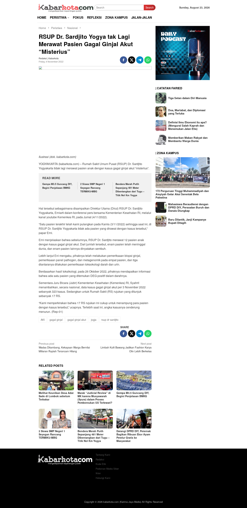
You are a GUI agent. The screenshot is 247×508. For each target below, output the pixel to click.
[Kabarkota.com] (65, 7)
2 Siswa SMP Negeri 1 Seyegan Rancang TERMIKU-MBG (92, 187)
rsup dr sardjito (109, 319)
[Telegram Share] (139, 60)
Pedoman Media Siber (107, 468)
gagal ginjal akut (76, 319)
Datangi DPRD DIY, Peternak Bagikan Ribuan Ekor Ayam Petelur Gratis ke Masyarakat (133, 436)
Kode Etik (101, 464)
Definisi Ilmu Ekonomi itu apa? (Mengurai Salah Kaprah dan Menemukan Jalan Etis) (187, 125)
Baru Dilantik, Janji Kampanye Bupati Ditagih (187, 221)
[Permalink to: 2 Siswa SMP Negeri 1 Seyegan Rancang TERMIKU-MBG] (56, 418)
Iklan (98, 473)
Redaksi (100, 459)
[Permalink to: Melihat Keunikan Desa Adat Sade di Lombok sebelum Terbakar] (56, 380)
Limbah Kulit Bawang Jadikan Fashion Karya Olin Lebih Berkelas (126, 347)
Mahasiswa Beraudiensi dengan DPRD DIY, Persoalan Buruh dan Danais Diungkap (188, 207)
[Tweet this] (131, 60)
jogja (93, 319)
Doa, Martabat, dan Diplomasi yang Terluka (186, 111)
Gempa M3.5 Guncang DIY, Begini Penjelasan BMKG (57, 185)
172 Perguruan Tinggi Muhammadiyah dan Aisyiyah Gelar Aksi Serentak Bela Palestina (182, 194)
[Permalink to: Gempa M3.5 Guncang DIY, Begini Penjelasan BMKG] (134, 380)
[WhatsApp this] (148, 60)
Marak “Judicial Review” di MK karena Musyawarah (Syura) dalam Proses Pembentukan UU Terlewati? (95, 397)
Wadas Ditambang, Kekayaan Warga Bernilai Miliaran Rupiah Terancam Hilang (64, 347)
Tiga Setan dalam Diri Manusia (187, 98)
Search (150, 7)
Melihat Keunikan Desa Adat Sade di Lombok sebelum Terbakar (56, 396)
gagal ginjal (56, 319)
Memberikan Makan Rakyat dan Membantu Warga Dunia (188, 139)
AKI (43, 319)
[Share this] (123, 60)
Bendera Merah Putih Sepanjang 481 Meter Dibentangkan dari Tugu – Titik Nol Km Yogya (130, 189)
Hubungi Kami (103, 478)
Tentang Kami (103, 454)
